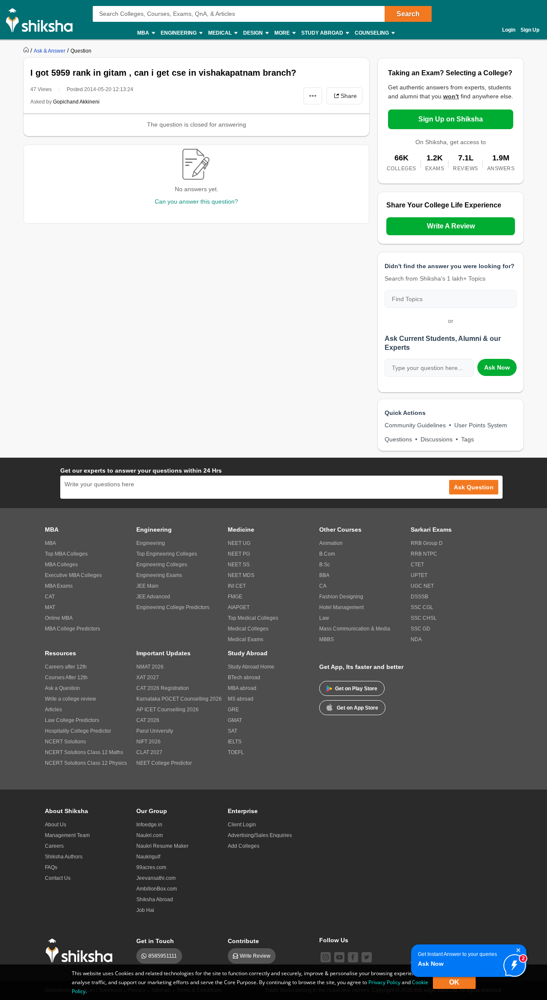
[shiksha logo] (81, 951)
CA (322, 586)
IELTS (234, 742)
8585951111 (162, 956)
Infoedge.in (149, 825)
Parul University (154, 731)
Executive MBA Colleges (73, 575)
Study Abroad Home (251, 667)
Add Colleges (243, 846)
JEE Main (147, 586)
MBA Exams (59, 586)
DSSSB (419, 597)
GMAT (235, 720)
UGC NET (422, 586)
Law (324, 618)
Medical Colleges (248, 629)
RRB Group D (427, 543)
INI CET (237, 586)
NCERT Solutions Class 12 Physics (86, 763)
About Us (55, 825)
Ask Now (497, 367)
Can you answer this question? (196, 201)
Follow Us (333, 940)
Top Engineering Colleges (166, 554)
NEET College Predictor (164, 763)
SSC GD (420, 629)
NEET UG (239, 543)
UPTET (419, 575)
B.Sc (324, 565)
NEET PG (239, 554)
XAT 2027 (147, 677)
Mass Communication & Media (354, 629)
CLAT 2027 (149, 752)
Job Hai (145, 910)
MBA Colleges (61, 565)
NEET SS (239, 565)
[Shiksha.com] (42, 19)
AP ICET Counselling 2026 (167, 710)
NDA (416, 639)
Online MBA (59, 618)
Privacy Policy (384, 982)
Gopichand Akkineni (76, 102)
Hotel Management (341, 607)
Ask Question (474, 487)
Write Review (255, 956)
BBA (324, 575)
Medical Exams (245, 639)
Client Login (242, 825)
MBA (50, 543)
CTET (417, 565)
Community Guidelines (415, 425)
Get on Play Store (356, 689)
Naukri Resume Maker (162, 846)
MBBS (326, 639)
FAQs (51, 867)
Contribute (243, 941)
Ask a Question (62, 688)
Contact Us (58, 878)
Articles (53, 710)
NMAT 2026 (150, 667)
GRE (233, 710)
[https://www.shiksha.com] (27, 50)
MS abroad (240, 699)
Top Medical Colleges (253, 618)
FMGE (235, 597)
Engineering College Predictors (172, 607)
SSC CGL (422, 607)
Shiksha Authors (63, 857)
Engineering (150, 543)
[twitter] (366, 957)
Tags (467, 439)
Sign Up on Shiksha (450, 119)
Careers (54, 846)
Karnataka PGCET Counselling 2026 (179, 699)
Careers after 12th (66, 667)
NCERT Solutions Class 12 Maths (84, 752)
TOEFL (236, 752)
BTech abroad (244, 677)
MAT (50, 607)
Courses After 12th (66, 677)
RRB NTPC (424, 554)
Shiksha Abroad (154, 899)
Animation (331, 543)
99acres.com (151, 867)
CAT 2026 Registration (162, 688)
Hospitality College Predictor (78, 731)
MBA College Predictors (72, 629)
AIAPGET (239, 607)
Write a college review (70, 699)
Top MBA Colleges (66, 554)
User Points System (480, 425)
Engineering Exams (159, 575)
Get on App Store (357, 708)
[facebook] (353, 957)
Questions (398, 439)
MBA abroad (242, 688)
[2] (512, 963)
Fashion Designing (341, 597)
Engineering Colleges (161, 565)
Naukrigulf (148, 857)
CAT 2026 (147, 720)
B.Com (327, 554)
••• (313, 95)
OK (454, 982)
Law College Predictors (72, 720)
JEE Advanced (153, 597)
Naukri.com (149, 835)
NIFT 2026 (148, 742)
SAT (232, 731)
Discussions (437, 439)
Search (408, 14)
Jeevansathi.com (156, 878)
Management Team (67, 835)
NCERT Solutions (65, 742)
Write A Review (451, 226)
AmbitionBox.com (156, 889)
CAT (50, 597)
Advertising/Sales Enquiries (260, 835)
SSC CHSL (424, 618)
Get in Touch (155, 941)
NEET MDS (241, 575)
